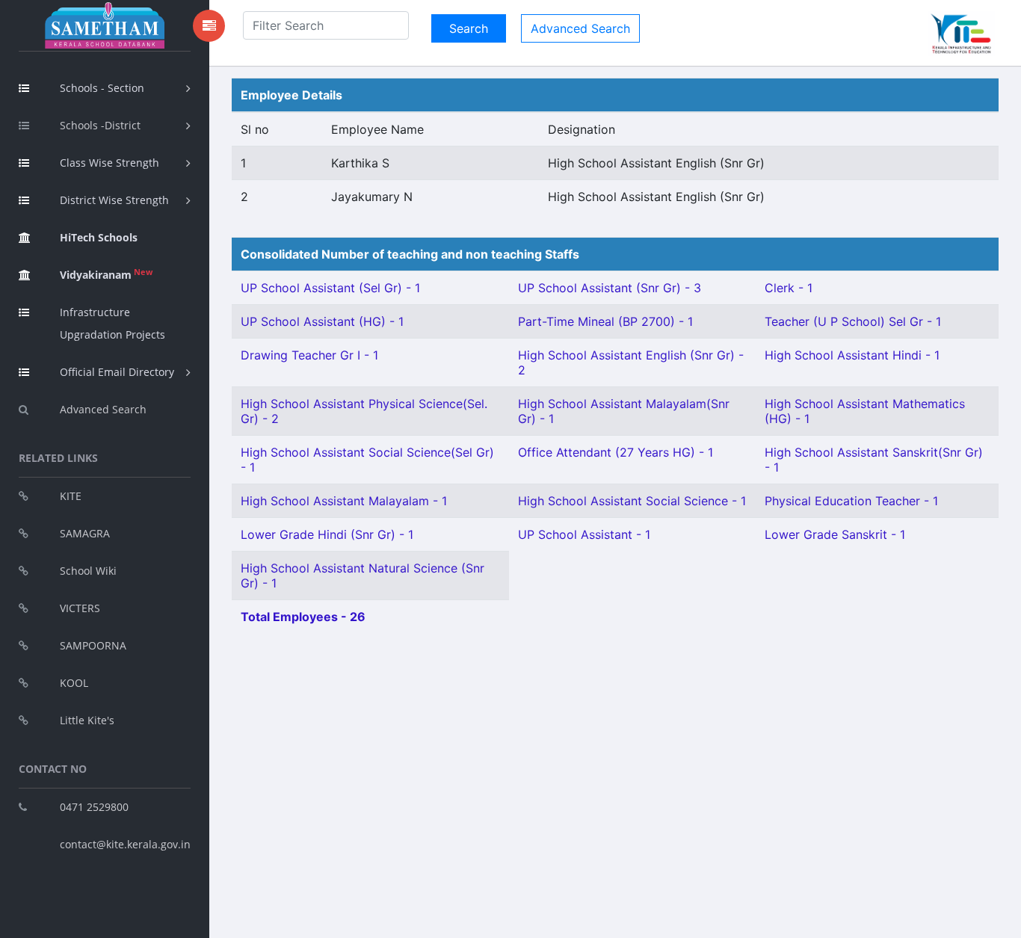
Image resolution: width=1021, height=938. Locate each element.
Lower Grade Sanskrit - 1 (835, 534)
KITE (70, 496)
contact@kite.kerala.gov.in (125, 844)
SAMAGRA (85, 533)
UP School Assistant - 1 (584, 534)
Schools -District (100, 125)
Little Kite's (87, 720)
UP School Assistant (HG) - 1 (322, 321)
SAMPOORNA (93, 645)
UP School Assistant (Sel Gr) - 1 (330, 287)
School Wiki (88, 571)
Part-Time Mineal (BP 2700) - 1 (605, 321)
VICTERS (80, 608)
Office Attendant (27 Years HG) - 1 (615, 452)
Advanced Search (103, 409)
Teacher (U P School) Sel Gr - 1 (853, 321)
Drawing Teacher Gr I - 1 (309, 355)
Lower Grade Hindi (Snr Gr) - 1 (327, 534)
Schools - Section (102, 88)
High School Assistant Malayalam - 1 (344, 500)
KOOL (74, 683)
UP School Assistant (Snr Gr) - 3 (609, 287)
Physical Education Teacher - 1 (851, 500)
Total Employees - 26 (303, 616)
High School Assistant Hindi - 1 (852, 355)
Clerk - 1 (788, 287)
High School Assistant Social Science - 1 (632, 500)
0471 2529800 (94, 807)
